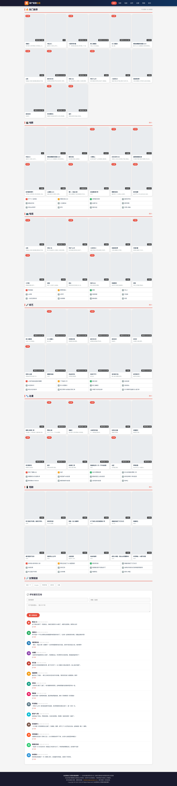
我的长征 (93, 207)
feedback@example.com (90, 780)
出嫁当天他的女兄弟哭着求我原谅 (133, 567)
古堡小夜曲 (126, 207)
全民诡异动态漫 (95, 480)
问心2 (125, 290)
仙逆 (60, 472)
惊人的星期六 (63, 385)
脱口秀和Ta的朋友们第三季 (66, 389)
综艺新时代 (30, 385)
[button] (35, 31)
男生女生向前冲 (31, 389)
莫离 (93, 290)
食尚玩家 (126, 381)
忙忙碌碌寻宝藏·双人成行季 (130, 389)
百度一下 (28, 585)
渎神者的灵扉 (95, 199)
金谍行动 (94, 203)
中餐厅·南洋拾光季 (96, 389)
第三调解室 (94, 385)
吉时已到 (61, 567)
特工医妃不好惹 (31, 571)
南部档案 (94, 294)
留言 (149, 3)
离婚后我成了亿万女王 (130, 563)
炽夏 (124, 298)
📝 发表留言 (33, 615)
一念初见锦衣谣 (31, 298)
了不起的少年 (63, 381)
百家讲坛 (126, 385)
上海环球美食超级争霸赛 (34, 381)
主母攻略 (61, 571)
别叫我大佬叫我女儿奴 (33, 563)
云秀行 (61, 294)
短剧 (143, 3)
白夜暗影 (61, 298)
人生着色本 (62, 203)
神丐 (60, 207)
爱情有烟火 (62, 290)
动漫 (137, 3)
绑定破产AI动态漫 (64, 476)
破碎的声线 (126, 199)
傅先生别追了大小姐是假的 (66, 563)
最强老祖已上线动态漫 (98, 476)
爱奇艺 (52, 585)
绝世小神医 (126, 571)
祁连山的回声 (30, 207)
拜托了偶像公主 (31, 472)
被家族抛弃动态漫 (64, 480)
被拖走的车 (30, 203)
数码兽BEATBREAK (32, 480)
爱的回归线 (94, 563)
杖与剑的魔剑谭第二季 (130, 472)
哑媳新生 (93, 571)
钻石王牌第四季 (96, 472)
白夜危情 (29, 567)
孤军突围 (126, 203)
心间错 (29, 294)
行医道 (125, 294)
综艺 (131, 3)
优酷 (59, 585)
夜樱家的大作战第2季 (33, 476)
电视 (125, 3)
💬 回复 (34, 627)
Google (36, 585)
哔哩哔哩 (44, 585)
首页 (114, 3)
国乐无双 (94, 381)
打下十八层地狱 (31, 199)
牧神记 (125, 480)
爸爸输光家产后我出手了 (98, 567)
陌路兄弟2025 (63, 199)
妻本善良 (93, 298)
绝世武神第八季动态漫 (130, 476)
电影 (120, 3)
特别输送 (29, 290)
